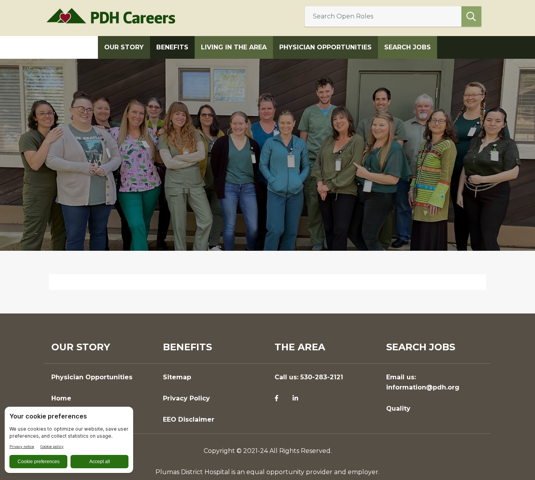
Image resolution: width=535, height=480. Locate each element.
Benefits (172, 47)
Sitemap (177, 377)
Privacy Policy (186, 398)
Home (61, 398)
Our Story (124, 47)
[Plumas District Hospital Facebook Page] (276, 398)
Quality (398, 408)
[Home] (114, 15)
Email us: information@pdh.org (422, 382)
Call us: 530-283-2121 (309, 377)
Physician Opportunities (325, 47)
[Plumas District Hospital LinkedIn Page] (295, 398)
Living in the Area (234, 47)
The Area (300, 347)
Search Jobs (407, 47)
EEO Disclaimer (188, 419)
